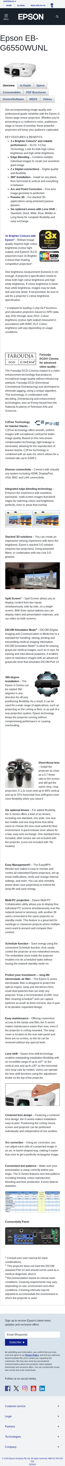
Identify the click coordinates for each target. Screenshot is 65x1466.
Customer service (15, 1406)
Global (21, 6)
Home (9, 6)
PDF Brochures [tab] (36, 92)
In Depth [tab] (25, 85)
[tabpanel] (32, 704)
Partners (10, 1426)
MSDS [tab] (33, 99)
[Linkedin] (42, 1388)
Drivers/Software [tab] (13, 99)
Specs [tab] (40, 85)
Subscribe (15, 1342)
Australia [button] (8, 1)
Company (10, 1446)
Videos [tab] (47, 99)
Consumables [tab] (11, 92)
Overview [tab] (8, 85)
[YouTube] (33, 1388)
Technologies (13, 1436)
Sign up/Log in (38, 6)
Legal (8, 1416)
